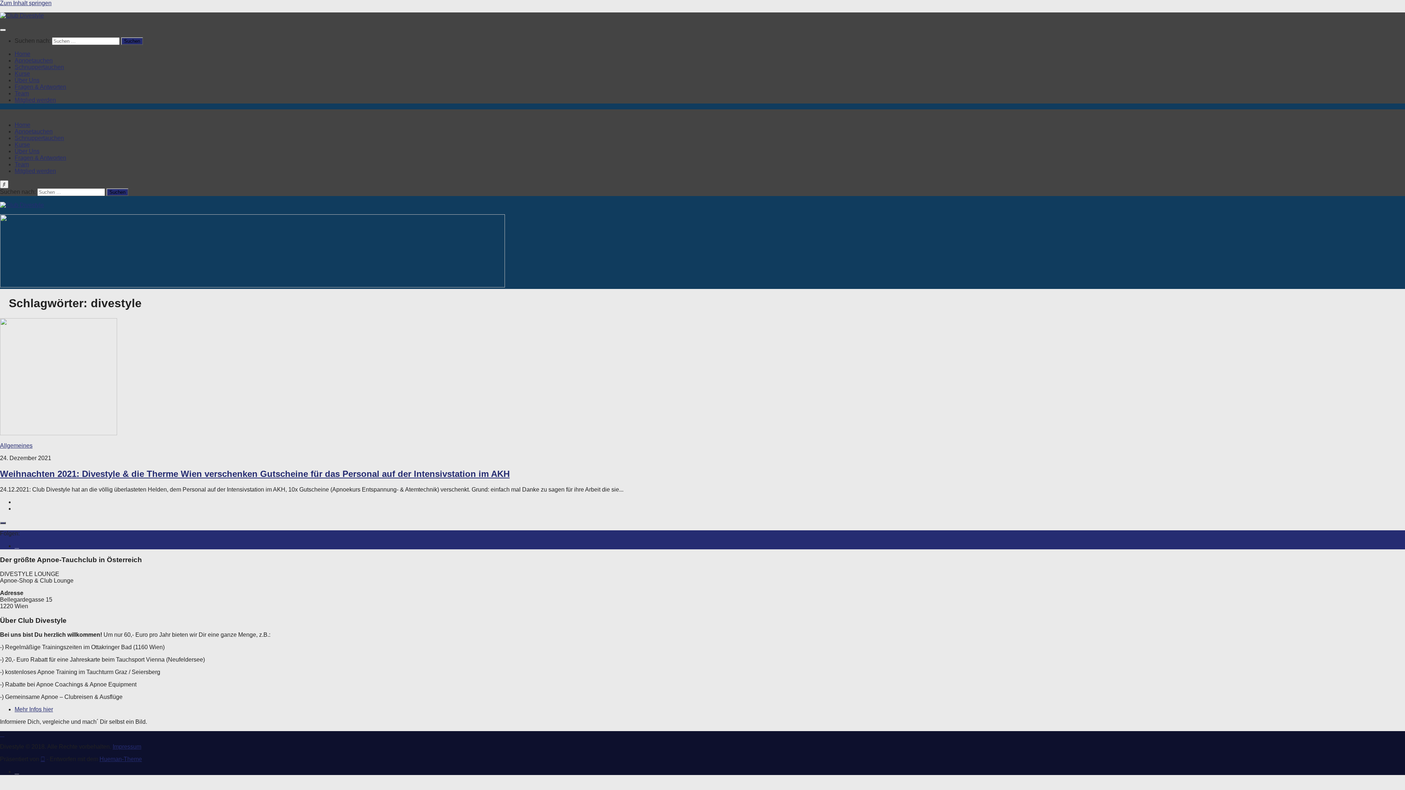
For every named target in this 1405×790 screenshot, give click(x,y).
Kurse (22, 74)
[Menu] (3, 30)
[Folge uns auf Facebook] (17, 546)
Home (22, 54)
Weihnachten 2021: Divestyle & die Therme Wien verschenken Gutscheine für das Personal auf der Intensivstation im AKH (255, 474)
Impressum (127, 747)
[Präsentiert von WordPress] (43, 759)
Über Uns (27, 80)
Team (22, 93)
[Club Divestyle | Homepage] (22, 15)
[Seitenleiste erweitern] (3, 523)
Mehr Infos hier (34, 709)
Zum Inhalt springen (26, 3)
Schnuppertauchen (39, 67)
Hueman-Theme (121, 759)
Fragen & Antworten (40, 87)
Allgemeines (16, 446)
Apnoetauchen (34, 60)
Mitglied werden (35, 100)
